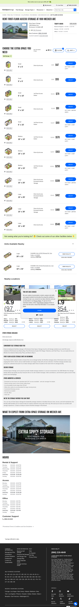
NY (14, 579)
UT (6, 582)
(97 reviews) (14, 308)
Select (70, 63)
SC (34, 579)
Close (40, 310)
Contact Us (8, 560)
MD (19, 577)
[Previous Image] (4, 30)
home (4, 15)
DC (25, 574)
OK (23, 579)
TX (39, 579)
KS (8, 577)
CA (14, 574)
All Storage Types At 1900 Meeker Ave (12, 339)
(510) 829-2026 (43, 35)
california (25, 15)
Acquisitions (8, 554)
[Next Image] (25, 30)
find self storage (13, 15)
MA (22, 577)
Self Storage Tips (21, 556)
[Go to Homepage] (7, 10)
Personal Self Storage (23, 554)
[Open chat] (76, 604)
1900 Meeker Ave (43, 15)
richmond (33, 15)
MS (31, 577)
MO (34, 577)
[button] (39, 246)
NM (11, 579)
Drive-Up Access (7, 336)
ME (16, 577)
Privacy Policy (33, 557)
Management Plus (10, 552)
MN (28, 577)
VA (8, 582)
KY (11, 577)
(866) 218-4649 (8, 519)
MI (25, 577)
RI (31, 579)
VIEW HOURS (73, 23)
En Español (32, 553)
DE (22, 574)
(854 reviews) (65, 308)
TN (37, 579)
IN (5, 577)
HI (33, 574)
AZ (11, 574)
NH (6, 579)
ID (35, 574)
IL (37, 574)
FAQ (30, 551)
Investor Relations (10, 556)
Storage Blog (20, 558)
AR (8, 574)
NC (17, 579)
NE (36, 577)
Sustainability (8, 562)
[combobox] (65, 9)
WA (11, 582)
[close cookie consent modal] (56, 291)
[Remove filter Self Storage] (10, 56)
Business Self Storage (21, 551)
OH (20, 579)
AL (5, 574)
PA (29, 579)
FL (28, 574)
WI (14, 582)
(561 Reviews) (37, 30)
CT (20, 574)
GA (31, 574)
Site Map (31, 555)
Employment (8, 558)
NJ (8, 579)
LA (13, 577)
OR (26, 579)
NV (39, 577)
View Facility (66, 254)
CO (17, 574)
